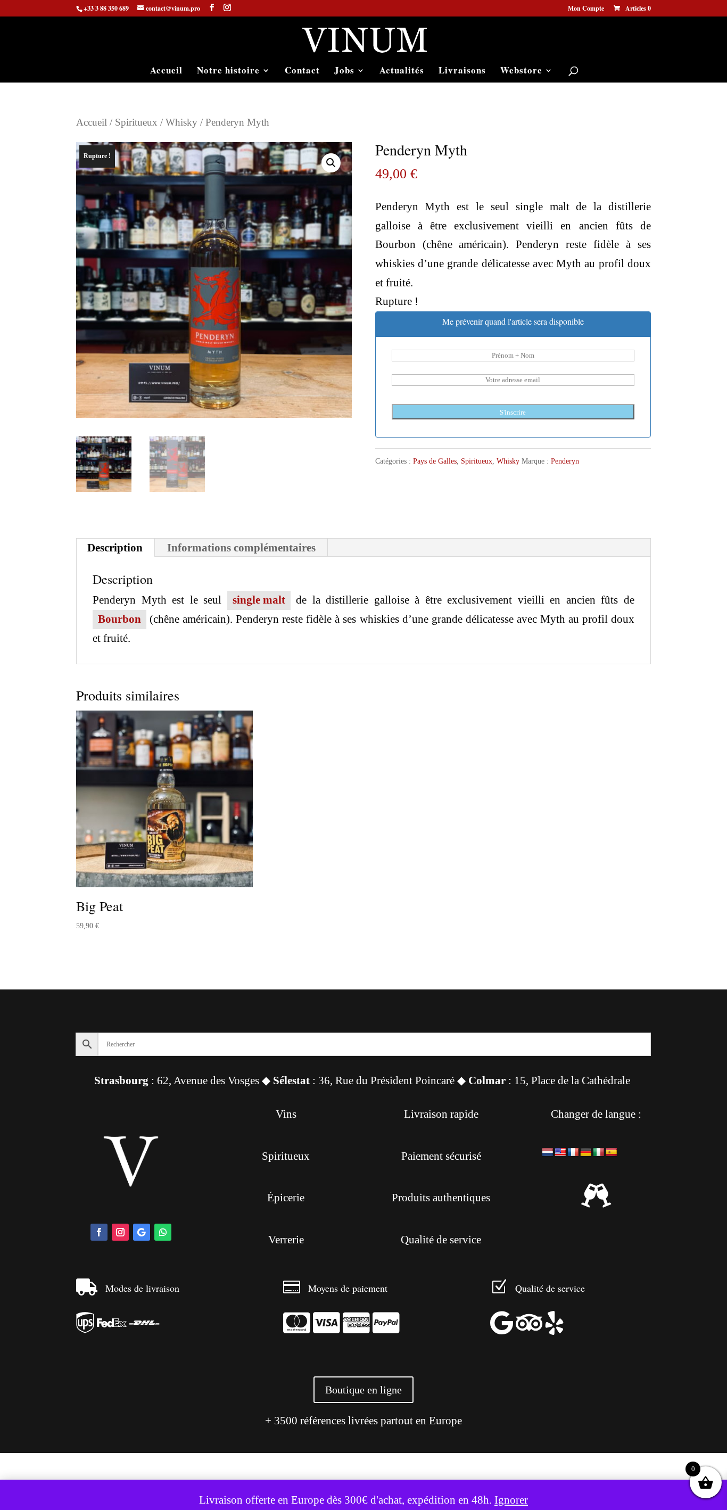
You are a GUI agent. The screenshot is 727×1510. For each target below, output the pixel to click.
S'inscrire (513, 412)
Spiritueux (136, 122)
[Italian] (599, 1153)
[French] (573, 1153)
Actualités (401, 72)
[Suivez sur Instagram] (120, 1232)
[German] (586, 1153)
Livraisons (462, 72)
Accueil (166, 72)
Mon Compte (586, 9)
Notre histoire (228, 72)
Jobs (344, 72)
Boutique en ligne (363, 1390)
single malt (259, 599)
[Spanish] (611, 1153)
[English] (560, 1153)
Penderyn (565, 461)
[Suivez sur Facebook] (99, 1232)
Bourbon (119, 619)
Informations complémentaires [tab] (241, 547)
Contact (302, 72)
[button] (331, 162)
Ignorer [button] (511, 1500)
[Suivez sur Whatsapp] (162, 1232)
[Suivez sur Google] (141, 1232)
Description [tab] (115, 547)
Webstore (521, 72)
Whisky (181, 122)
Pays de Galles (435, 461)
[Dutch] (547, 1153)
